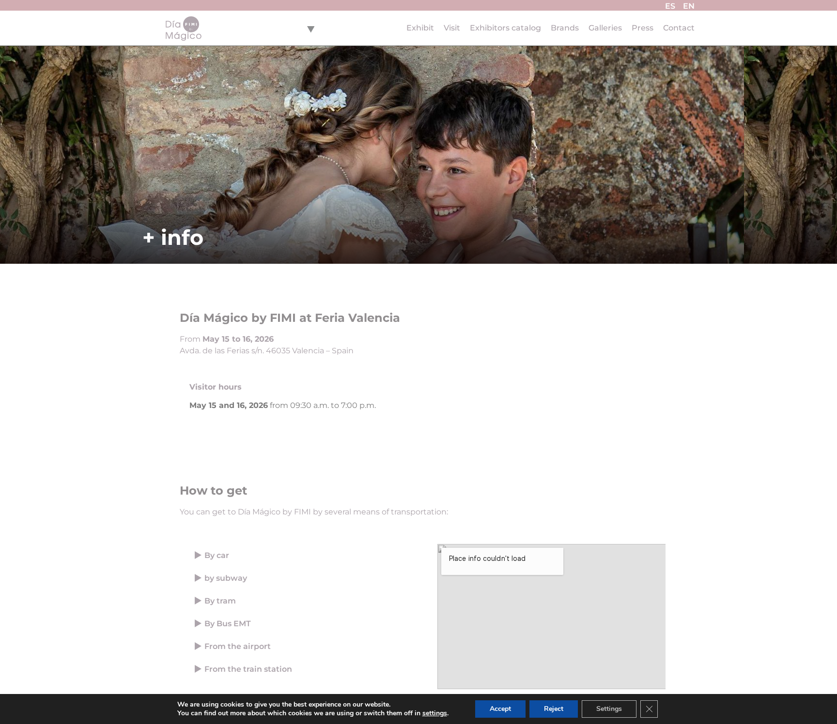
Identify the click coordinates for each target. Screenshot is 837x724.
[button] (303, 555)
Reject (553, 708)
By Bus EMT (227, 623)
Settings (609, 708)
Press (642, 27)
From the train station (248, 669)
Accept (500, 708)
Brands (565, 27)
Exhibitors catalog (505, 27)
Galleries (605, 27)
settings (434, 713)
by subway (225, 578)
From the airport (237, 646)
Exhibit (420, 27)
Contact (679, 27)
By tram (220, 600)
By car (216, 555)
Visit (452, 27)
